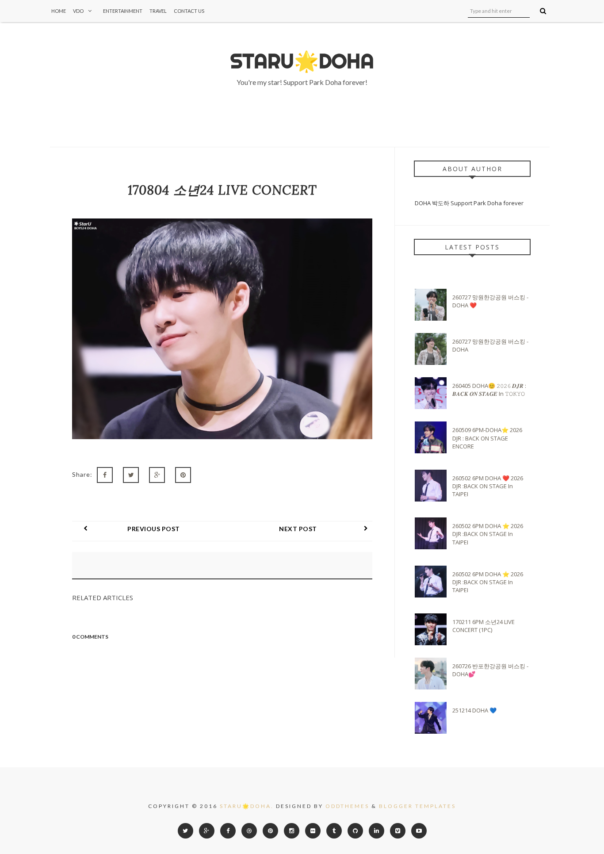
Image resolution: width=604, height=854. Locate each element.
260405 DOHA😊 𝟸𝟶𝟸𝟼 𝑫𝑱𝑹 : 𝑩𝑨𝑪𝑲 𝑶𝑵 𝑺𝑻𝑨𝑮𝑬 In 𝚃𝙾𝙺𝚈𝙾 (489, 390)
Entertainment (122, 11)
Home (58, 11)
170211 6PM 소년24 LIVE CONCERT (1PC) (483, 626)
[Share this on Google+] (157, 475)
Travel (158, 11)
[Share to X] (131, 475)
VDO (78, 11)
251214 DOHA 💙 (474, 710)
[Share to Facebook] (105, 475)
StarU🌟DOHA (302, 61)
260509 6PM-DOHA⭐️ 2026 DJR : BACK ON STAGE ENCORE (487, 438)
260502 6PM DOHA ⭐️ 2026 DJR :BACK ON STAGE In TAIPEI (487, 534)
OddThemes (347, 806)
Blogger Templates (417, 806)
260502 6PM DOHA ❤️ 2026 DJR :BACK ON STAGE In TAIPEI (487, 486)
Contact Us (189, 11)
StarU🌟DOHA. (247, 806)
